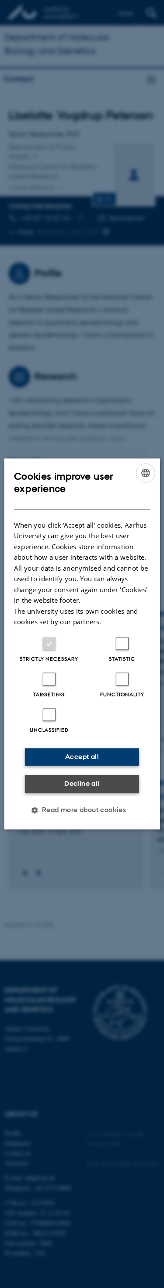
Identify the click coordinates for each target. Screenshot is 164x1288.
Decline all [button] (81, 783)
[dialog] (82, 643)
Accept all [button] (82, 756)
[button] (82, 810)
